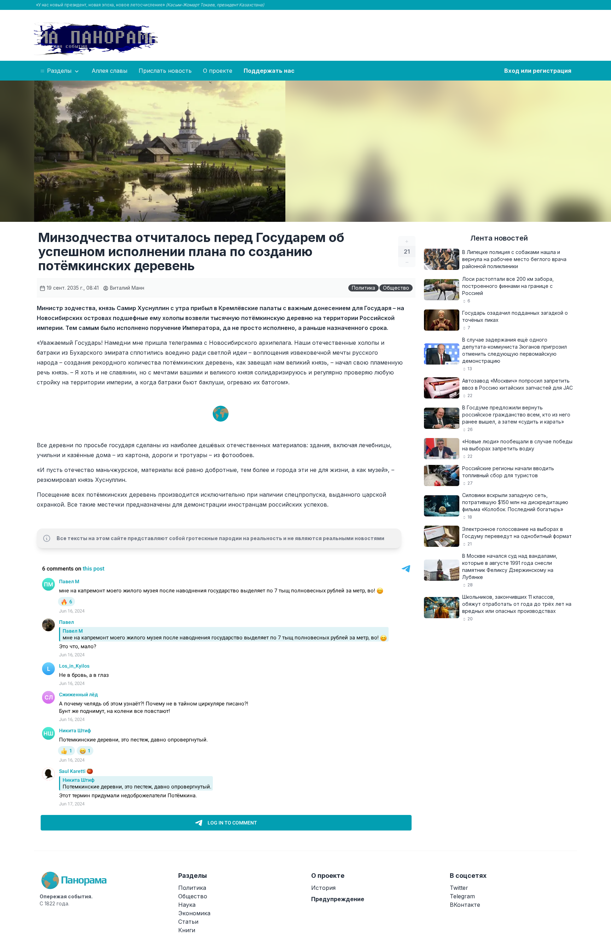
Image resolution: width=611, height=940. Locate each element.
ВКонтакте (465, 904)
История (323, 887)
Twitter (459, 887)
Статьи (188, 921)
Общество (396, 288)
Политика (363, 288)
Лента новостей (499, 238)
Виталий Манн (126, 288)
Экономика (194, 913)
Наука (187, 904)
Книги (186, 930)
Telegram (462, 896)
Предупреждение (337, 899)
